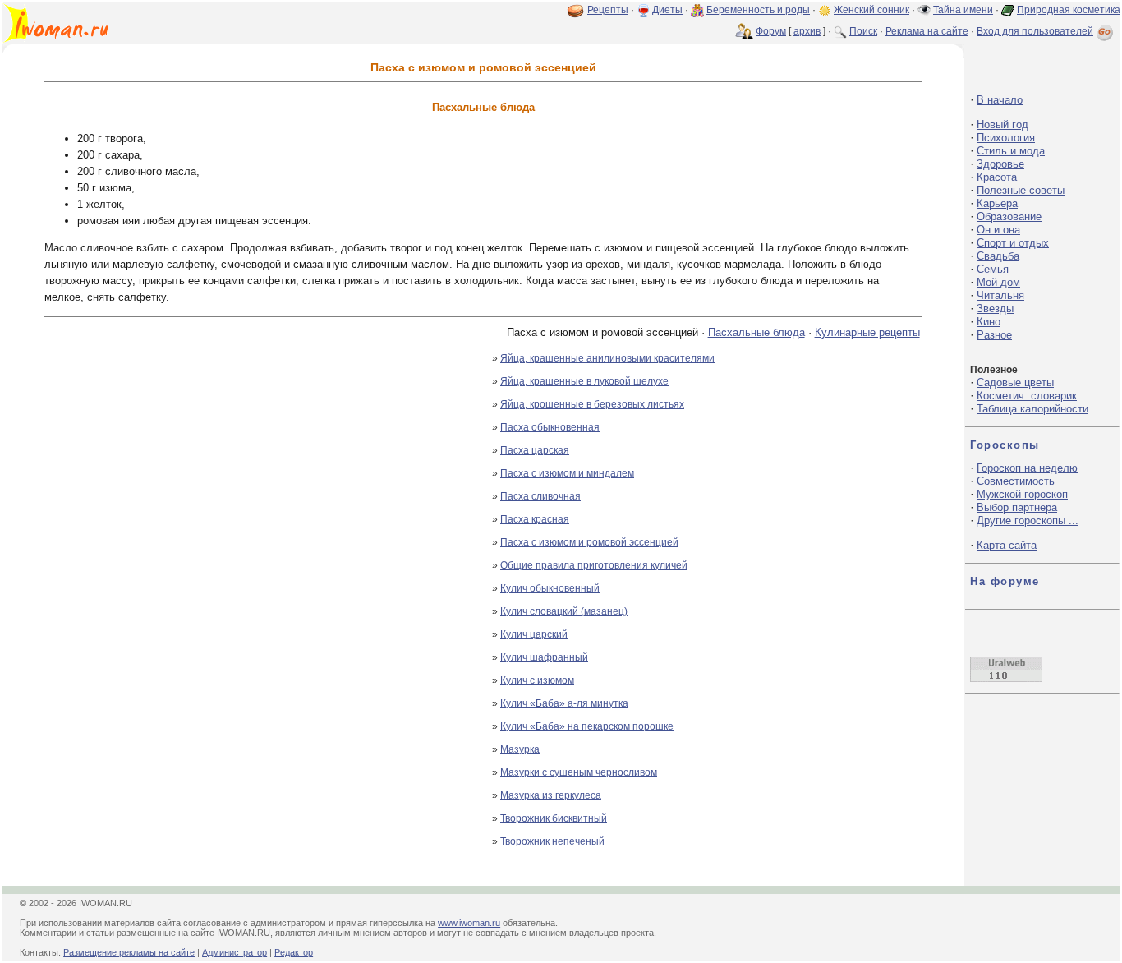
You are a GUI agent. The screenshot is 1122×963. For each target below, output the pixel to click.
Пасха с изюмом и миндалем (567, 473)
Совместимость (1016, 481)
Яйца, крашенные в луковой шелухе (584, 381)
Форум (771, 31)
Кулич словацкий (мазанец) (564, 611)
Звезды (995, 308)
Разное (994, 335)
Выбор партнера (1017, 507)
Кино (988, 322)
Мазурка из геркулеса (550, 795)
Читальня (1000, 295)
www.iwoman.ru (469, 923)
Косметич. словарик (1027, 395)
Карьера (997, 203)
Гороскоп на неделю (1027, 468)
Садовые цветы (1015, 382)
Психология (1006, 137)
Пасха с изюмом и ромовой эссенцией (589, 542)
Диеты (667, 10)
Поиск (863, 31)
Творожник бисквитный (553, 818)
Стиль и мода (1011, 151)
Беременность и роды (758, 10)
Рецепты (607, 10)
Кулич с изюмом (537, 680)
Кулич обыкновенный (550, 588)
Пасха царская (534, 450)
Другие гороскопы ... (1027, 520)
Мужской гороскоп (1022, 494)
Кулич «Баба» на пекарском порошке (587, 726)
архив (807, 31)
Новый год (1002, 124)
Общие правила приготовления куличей (593, 565)
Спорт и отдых (1013, 243)
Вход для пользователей (1035, 31)
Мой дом (998, 282)
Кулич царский (534, 634)
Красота (997, 177)
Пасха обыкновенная (550, 427)
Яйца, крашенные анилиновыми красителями (607, 358)
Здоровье (1000, 164)
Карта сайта (1007, 545)
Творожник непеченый (552, 841)
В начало (1000, 100)
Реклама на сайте (926, 31)
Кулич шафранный (544, 657)
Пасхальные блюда (756, 332)
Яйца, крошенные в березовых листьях (592, 404)
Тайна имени (963, 10)
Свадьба (998, 256)
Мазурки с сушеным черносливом (578, 772)
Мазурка (520, 749)
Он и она (998, 229)
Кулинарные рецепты (867, 332)
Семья (993, 269)
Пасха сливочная (540, 496)
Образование (1009, 216)
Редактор (293, 952)
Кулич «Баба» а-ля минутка (564, 703)
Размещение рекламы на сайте (129, 952)
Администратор (234, 952)
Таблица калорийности (1032, 409)
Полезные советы (1021, 190)
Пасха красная (534, 519)
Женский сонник (871, 10)
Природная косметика (1068, 10)
